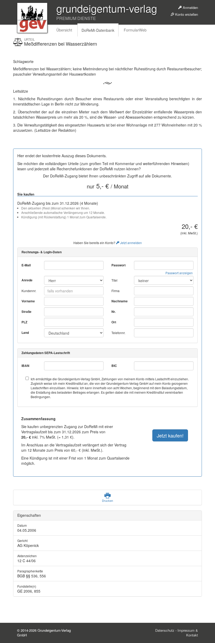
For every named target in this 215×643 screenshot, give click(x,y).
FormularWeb (135, 30)
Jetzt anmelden (130, 242)
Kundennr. (29, 290)
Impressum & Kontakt (188, 633)
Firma (115, 290)
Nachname (119, 301)
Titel (114, 280)
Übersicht (64, 30)
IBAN (25, 365)
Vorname (28, 301)
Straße (26, 311)
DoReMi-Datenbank (98, 30)
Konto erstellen (186, 14)
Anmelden (190, 7)
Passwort (118, 265)
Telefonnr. (118, 332)
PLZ (24, 322)
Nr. (113, 311)
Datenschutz (164, 630)
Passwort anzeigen (179, 273)
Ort (113, 322)
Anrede (27, 280)
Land (25, 332)
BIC (114, 365)
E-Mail (26, 265)
